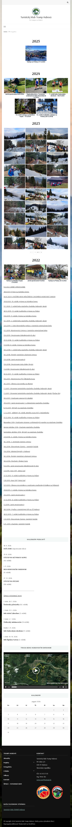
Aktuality (7, 758)
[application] (36, 670)
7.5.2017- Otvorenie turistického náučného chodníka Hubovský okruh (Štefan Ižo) (32, 393)
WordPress (31, 824)
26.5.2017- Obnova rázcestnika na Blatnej (18, 384)
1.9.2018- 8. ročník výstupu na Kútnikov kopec (20, 345)
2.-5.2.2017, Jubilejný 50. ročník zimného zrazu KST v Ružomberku (26, 413)
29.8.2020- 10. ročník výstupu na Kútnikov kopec (21, 301)
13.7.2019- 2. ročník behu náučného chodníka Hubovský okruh (25, 321)
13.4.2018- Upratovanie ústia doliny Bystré (18, 364)
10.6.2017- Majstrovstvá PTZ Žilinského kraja (19, 379)
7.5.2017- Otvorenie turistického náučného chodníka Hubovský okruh (28, 388)
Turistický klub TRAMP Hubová (14, 809)
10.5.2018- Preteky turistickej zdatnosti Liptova (20, 354)
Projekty (6, 763)
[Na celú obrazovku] (66, 687)
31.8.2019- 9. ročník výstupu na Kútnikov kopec (20, 316)
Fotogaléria (8, 767)
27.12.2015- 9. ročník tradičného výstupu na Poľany (21, 475)
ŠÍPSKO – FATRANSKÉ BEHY (13, 784)
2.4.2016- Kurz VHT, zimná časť (14, 471)
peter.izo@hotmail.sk (44, 780)
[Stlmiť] (63, 687)
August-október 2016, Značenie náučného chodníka (22, 427)
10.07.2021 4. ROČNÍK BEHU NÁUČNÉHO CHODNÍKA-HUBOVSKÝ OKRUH (29, 296)
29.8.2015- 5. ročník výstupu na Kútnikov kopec (20, 490)
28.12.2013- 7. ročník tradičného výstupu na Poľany (21, 514)
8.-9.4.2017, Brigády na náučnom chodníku (18, 408)
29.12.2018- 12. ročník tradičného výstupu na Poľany (22, 340)
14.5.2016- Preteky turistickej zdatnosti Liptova (20, 456)
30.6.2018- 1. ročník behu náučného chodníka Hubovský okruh (25, 350)
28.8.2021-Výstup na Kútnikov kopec (16, 292)
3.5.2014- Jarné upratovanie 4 (14, 504)
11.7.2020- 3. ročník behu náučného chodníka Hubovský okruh (25, 306)
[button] (36, 670)
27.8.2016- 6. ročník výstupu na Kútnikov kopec (20, 437)
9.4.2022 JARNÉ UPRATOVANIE (14, 287)
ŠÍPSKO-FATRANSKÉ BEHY (13, 596)
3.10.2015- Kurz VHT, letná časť (14, 480)
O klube (6, 771)
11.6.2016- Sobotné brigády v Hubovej (17, 451)
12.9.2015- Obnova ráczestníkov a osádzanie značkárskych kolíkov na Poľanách (31, 485)
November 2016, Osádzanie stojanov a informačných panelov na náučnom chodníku (33, 422)
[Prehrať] (6, 687)
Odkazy (6, 775)
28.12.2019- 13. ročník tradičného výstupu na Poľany (22, 311)
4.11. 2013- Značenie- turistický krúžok (17, 524)
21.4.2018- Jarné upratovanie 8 (14, 359)
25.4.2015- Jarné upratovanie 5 (14, 495)
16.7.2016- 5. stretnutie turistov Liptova (17, 442)
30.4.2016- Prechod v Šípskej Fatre (16, 461)
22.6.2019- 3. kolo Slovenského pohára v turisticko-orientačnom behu (28, 325)
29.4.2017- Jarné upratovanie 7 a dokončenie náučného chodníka (26, 403)
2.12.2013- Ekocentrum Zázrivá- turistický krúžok (20, 519)
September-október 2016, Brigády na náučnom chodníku (23, 432)
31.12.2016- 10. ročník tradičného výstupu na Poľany (22, 417)
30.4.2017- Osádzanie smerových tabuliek (18, 398)
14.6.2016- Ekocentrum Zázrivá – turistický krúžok (21, 446)
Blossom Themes (18, 824)
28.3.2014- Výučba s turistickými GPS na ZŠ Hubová (22, 509)
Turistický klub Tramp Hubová (36, 17)
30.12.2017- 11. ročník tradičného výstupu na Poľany (22, 374)
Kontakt (6, 780)
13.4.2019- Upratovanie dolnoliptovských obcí (19, 335)
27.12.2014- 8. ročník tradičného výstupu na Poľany (21, 500)
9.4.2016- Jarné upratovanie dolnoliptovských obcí (21, 466)
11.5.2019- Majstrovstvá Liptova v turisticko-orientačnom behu (25, 330)
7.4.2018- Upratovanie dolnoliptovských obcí (19, 369)
